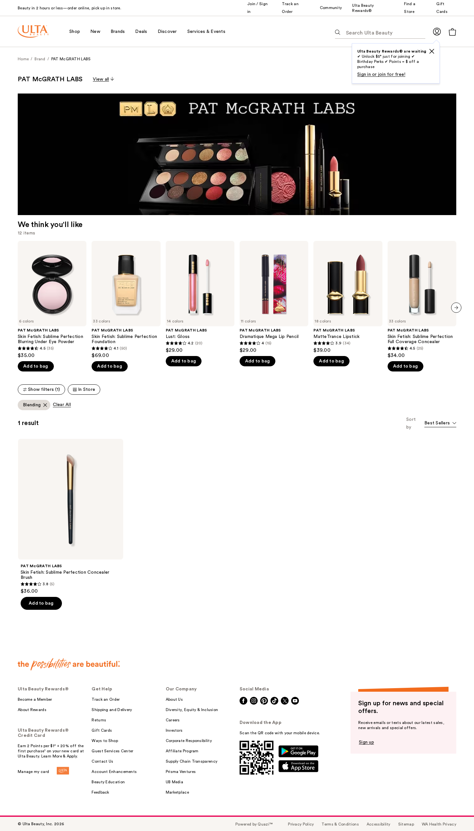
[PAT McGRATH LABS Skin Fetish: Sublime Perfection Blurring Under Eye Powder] (52, 300)
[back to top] (454, 811)
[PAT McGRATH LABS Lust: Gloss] (200, 297)
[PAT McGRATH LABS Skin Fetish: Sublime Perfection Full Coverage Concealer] (422, 300)
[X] (431, 51)
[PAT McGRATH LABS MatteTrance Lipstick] (347, 297)
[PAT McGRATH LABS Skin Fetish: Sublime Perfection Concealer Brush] (70, 516)
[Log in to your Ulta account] (437, 31)
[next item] (456, 307)
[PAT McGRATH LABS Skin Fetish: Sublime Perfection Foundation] (126, 300)
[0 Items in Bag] (452, 31)
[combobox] (440, 423)
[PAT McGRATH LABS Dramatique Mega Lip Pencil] (274, 297)
